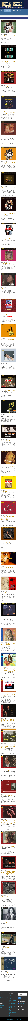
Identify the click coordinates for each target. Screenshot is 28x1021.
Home (4, 18)
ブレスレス (4, 922)
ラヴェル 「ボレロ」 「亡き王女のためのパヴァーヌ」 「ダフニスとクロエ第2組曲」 (8, 822)
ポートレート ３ (5, 263)
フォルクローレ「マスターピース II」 (8, 314)
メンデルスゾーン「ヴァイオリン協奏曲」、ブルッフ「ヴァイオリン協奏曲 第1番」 (8, 670)
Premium (11, 1007)
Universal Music (12, 1010)
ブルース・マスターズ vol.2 (8, 390)
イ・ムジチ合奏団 (5, 520)
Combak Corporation (14, 1018)
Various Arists (4, 391)
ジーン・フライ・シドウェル (7, 264)
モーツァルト (4, 365)
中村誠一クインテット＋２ (7, 416)
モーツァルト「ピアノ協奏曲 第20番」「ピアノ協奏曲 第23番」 (8, 720)
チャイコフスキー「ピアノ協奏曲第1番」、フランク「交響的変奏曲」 (8, 746)
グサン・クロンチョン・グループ (8, 949)
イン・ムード (4, 973)
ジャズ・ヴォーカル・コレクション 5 (8, 36)
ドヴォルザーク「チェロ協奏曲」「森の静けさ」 (8, 644)
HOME (1, 996)
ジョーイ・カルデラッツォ (7, 619)
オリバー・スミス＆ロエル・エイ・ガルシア (8, 974)
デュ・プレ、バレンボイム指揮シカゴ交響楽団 (8, 646)
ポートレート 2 (5, 491)
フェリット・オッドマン (6, 342)
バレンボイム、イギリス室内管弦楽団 (8, 723)
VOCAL (10, 1004)
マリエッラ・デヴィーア (6, 366)
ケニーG (3, 923)
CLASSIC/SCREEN (12, 1003)
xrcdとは (19, 10)
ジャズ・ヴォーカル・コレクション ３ (8, 213)
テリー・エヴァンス (5, 569)
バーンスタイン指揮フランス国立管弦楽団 (8, 848)
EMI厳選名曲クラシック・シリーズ (8, 797)
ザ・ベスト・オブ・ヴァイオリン (8, 188)
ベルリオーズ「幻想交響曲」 (8, 846)
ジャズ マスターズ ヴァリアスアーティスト (8, 112)
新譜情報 (14, 10)
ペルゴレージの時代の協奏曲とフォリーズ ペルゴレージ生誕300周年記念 (8, 518)
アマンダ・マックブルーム (7, 138)
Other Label (11, 1015)
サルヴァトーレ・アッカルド (7, 190)
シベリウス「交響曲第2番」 (8, 795)
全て (10, 995)
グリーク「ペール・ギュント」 (7, 897)
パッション (4, 289)
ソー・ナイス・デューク (7, 441)
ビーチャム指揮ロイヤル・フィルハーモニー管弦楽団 (8, 900)
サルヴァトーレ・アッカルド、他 (8, 594)
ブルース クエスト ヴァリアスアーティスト (8, 61)
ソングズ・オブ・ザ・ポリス (8, 466)
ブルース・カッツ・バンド (7, 543)
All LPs (10, 998)
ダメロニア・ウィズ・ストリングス (8, 340)
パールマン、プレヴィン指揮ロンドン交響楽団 (8, 673)
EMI (10, 1009)
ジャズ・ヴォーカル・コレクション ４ (8, 163)
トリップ (3, 593)
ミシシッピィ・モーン (6, 542)
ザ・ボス (3, 415)
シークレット (4, 618)
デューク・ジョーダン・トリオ (8, 442)
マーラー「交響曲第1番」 (7, 770)
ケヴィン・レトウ (5, 467)
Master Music (12, 1006)
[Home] (2, 10)
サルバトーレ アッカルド (7, 88)
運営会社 (20, 1012)
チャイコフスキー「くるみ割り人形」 (8, 694)
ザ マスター (4, 86)
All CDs (10, 997)
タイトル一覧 (7, 10)
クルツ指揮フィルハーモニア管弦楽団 (8, 697)
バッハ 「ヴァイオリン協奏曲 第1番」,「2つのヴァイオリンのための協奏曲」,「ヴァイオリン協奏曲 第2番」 (8, 873)
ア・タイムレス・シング (7, 137)
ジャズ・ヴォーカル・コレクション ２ (8, 238)
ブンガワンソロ (5, 947)
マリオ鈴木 (6, 316)
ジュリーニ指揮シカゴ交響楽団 (8, 771)
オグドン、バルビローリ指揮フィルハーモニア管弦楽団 (8, 749)
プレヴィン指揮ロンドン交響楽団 (8, 825)
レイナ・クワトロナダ (6, 290)
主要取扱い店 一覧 (4, 13)
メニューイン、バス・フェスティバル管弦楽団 (8, 876)
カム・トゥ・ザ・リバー (7, 567)
